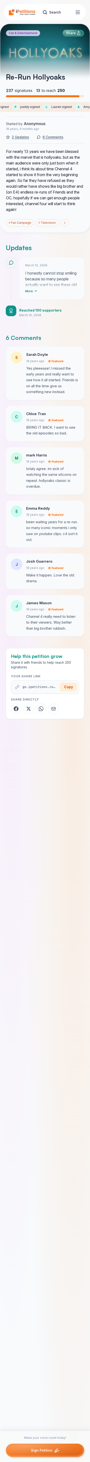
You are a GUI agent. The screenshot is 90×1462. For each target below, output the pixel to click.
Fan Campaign (20, 222)
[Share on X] (28, 708)
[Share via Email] (53, 708)
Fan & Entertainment (23, 33)
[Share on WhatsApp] (41, 708)
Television (47, 222)
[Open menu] (77, 12)
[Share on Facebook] (16, 708)
